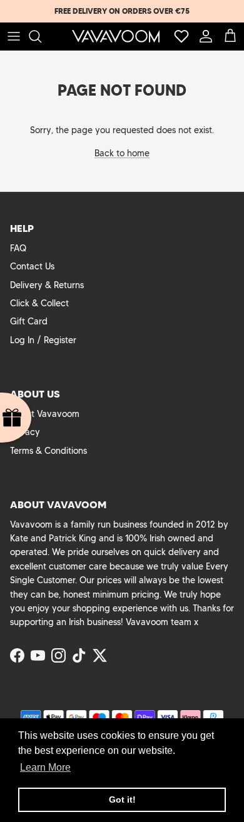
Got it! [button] (122, 799)
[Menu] (14, 36)
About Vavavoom (44, 413)
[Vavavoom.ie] (116, 36)
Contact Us (32, 266)
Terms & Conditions (48, 450)
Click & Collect (39, 303)
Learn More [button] (45, 767)
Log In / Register (43, 340)
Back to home (122, 153)
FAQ (18, 248)
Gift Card (29, 321)
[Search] (41, 36)
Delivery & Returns (47, 285)
